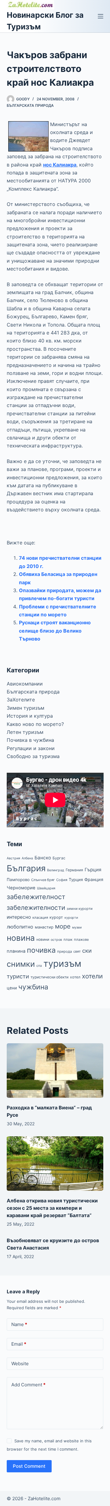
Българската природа (30, 105)
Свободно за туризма (33, 756)
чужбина (33, 987)
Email (18, 1344)
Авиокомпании (25, 684)
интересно (19, 917)
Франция (93, 879)
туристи (18, 976)
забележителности (36, 907)
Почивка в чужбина (30, 740)
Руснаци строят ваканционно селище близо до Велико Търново (55, 630)
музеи (77, 927)
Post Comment (29, 1466)
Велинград (55, 870)
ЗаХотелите (21, 700)
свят (77, 951)
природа (64, 951)
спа (39, 966)
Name (19, 1324)
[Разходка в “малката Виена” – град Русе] (55, 1070)
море (63, 926)
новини (42, 939)
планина (16, 951)
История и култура (30, 716)
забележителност (36, 897)
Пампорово (18, 879)
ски (87, 950)
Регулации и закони (31, 748)
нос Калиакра (59, 165)
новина (21, 938)
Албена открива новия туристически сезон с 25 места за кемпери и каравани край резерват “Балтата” (52, 1208)
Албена (27, 858)
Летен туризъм (25, 732)
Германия (74, 870)
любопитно (20, 927)
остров (56, 940)
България (26, 868)
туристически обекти (49, 977)
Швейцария (46, 888)
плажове (81, 939)
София (61, 880)
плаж (68, 939)
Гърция (93, 870)
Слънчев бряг (43, 880)
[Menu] (100, 16)
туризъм (62, 963)
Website (20, 1363)
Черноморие (21, 888)
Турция (76, 879)
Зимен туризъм (25, 708)
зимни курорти (80, 908)
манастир (44, 927)
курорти (71, 918)
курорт (56, 917)
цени (12, 987)
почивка (41, 950)
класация (40, 917)
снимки (21, 964)
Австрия (13, 858)
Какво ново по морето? (35, 724)
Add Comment (28, 1385)
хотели (92, 976)
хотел (75, 977)
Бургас (59, 858)
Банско (43, 858)
